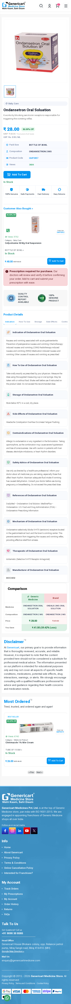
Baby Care (13, 103)
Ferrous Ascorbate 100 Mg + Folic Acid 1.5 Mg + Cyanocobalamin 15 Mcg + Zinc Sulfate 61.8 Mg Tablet (31, 743)
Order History (11, 904)
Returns (8, 909)
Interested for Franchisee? (18, 873)
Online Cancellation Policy (18, 868)
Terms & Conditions (15, 863)
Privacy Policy (12, 857)
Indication (10, 322)
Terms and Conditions (25, 983)
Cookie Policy (43, 983)
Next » (39, 772)
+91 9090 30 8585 (12, 933)
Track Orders (11, 888)
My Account (10, 899)
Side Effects (51, 322)
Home (7, 847)
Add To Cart (19, 174)
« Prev (31, 772)
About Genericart (13, 852)
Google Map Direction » (13, 951)
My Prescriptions (13, 894)
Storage (38, 322)
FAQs (7, 914)
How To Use (24, 322)
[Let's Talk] (7, 998)
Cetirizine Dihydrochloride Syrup (21, 243)
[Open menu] (66, 6)
